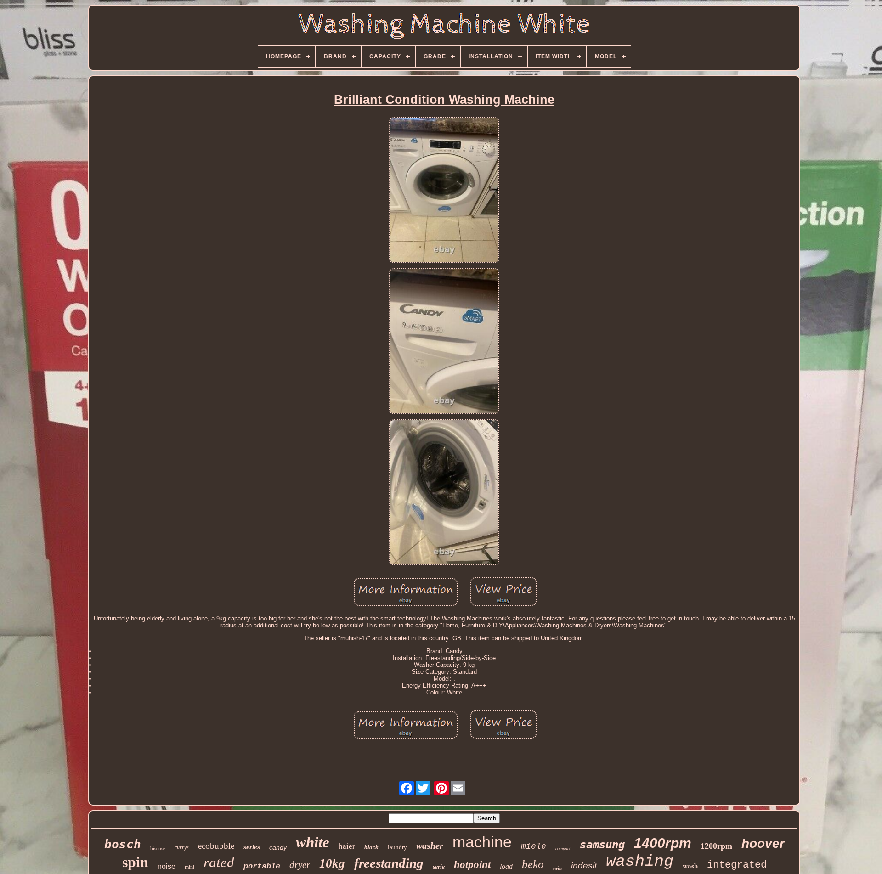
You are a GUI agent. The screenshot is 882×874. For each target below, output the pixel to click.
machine (482, 842)
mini (189, 867)
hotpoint (472, 864)
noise (166, 866)
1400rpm (662, 843)
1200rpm (716, 846)
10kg (332, 863)
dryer (299, 864)
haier (347, 846)
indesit (584, 865)
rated (219, 862)
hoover (763, 843)
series (251, 847)
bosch (122, 844)
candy (278, 847)
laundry (397, 847)
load (506, 866)
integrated (737, 865)
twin (557, 868)
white (312, 842)
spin (135, 862)
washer (429, 845)
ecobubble (216, 846)
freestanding (389, 863)
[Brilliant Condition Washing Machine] (444, 190)
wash (690, 866)
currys (182, 847)
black (371, 847)
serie (439, 866)
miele (533, 846)
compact (563, 848)
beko (533, 864)
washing (639, 861)
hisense (157, 848)
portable (261, 866)
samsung (602, 844)
